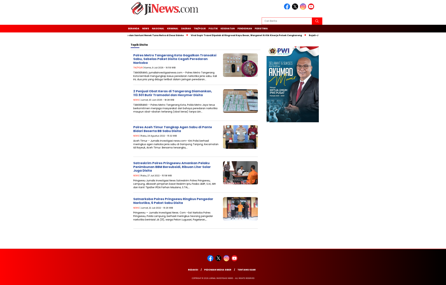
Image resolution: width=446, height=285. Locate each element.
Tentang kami (246, 269)
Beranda (133, 28)
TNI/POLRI (200, 28)
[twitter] (295, 9)
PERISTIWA (261, 28)
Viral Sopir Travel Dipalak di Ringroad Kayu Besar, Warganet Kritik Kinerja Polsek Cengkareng (238, 35)
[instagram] (303, 9)
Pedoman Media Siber (217, 269)
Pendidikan (244, 28)
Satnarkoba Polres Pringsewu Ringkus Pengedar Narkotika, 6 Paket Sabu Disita (173, 201)
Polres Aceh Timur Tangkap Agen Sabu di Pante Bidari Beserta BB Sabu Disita (172, 129)
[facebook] (287, 9)
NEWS (145, 28)
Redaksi (193, 269)
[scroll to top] (429, 280)
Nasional (158, 28)
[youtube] (311, 9)
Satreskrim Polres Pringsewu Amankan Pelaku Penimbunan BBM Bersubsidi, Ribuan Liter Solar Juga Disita (172, 167)
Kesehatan (228, 28)
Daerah (186, 28)
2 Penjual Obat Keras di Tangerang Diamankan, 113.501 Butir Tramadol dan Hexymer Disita (172, 93)
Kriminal (172, 28)
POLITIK (213, 28)
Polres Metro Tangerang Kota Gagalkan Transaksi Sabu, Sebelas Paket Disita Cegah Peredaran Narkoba (174, 59)
